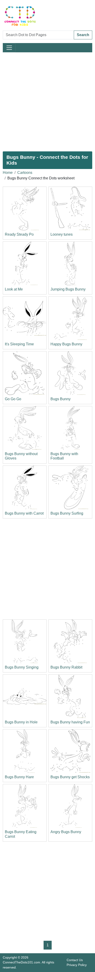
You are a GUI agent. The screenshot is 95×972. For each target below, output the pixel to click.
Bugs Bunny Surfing (66, 513)
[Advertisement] (47, 102)
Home (8, 173)
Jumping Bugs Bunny (68, 289)
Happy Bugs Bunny (66, 344)
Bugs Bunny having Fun (70, 722)
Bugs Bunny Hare (19, 777)
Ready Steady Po (19, 234)
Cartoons (24, 173)
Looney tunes (61, 234)
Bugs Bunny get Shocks (70, 777)
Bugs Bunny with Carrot (24, 513)
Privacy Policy (77, 965)
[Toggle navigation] (9, 47)
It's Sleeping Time (19, 344)
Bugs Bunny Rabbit (66, 667)
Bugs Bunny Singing (22, 667)
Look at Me (14, 289)
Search (83, 35)
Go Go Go (13, 399)
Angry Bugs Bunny (65, 832)
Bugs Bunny (60, 399)
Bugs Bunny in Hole (21, 722)
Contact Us (75, 960)
